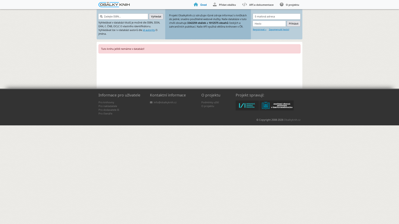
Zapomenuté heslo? (279, 29)
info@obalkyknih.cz (165, 102)
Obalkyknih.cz (292, 119)
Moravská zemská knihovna (247, 105)
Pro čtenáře (105, 113)
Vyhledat (156, 16)
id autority (149, 30)
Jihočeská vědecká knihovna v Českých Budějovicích (277, 105)
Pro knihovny (106, 102)
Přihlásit (293, 23)
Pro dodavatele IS (109, 110)
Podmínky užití (210, 102)
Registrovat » (259, 29)
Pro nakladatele (108, 106)
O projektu (207, 106)
